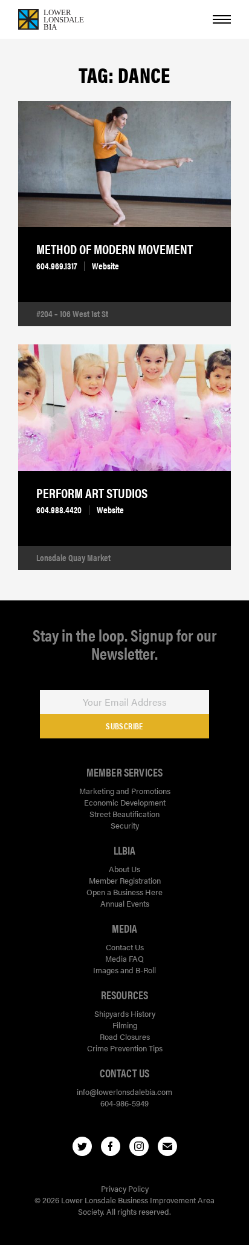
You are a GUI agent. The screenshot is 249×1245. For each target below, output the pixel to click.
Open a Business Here (124, 892)
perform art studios (91, 492)
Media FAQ (124, 958)
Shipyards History (124, 1013)
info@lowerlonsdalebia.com (124, 1091)
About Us (124, 869)
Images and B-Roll (124, 970)
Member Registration (125, 880)
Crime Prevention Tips (125, 1048)
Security (125, 825)
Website (105, 265)
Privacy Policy (125, 1188)
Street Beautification (124, 814)
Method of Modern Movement (114, 248)
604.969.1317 (56, 265)
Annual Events (124, 903)
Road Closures (125, 1036)
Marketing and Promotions (124, 791)
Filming (124, 1025)
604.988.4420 (59, 509)
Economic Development (125, 802)
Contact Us (125, 947)
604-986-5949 (124, 1103)
